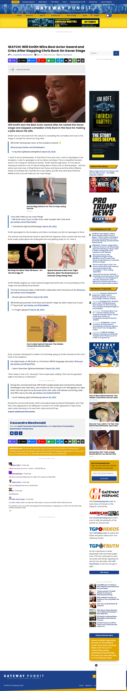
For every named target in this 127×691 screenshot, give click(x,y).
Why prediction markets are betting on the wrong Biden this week (108, 599)
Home (19, 15)
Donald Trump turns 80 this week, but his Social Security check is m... (107, 624)
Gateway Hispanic (28, 2)
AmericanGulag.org (102, 518)
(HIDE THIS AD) (68, 32)
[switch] (109, 15)
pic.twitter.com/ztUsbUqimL (32, 147)
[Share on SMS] (74, 60)
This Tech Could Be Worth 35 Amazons (107, 604)
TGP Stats (104, 572)
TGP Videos (55, 2)
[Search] (116, 53)
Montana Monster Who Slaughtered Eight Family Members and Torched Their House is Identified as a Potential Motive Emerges (106, 258)
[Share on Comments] (70, 60)
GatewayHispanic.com (103, 501)
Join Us (42, 15)
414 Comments (65, 55)
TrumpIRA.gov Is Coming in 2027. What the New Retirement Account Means (108, 586)
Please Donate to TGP (77, 2)
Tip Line (15, 2)
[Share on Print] (83, 60)
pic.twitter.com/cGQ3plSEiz (23, 292)
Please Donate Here (104, 635)
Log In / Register (106, 2)
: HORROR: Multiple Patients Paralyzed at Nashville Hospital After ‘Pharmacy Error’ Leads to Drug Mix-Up (105, 335)
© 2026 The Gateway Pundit (13, 685)
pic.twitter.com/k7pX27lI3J (23, 364)
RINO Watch (43, 2)
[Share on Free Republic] (66, 60)
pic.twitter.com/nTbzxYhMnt (24, 222)
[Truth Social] (94, 676)
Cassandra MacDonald (28, 423)
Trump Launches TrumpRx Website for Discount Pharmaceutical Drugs (106, 593)
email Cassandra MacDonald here (32, 426)
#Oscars (15, 147)
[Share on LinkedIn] (62, 60)
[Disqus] (46, 486)
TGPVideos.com (100, 533)
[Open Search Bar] (102, 15)
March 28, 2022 (49, 152)
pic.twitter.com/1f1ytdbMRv (36, 305)
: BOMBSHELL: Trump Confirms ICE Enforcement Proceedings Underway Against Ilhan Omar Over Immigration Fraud (105, 326)
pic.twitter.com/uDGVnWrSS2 (46, 393)
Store (64, 2)
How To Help (71, 15)
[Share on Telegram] (58, 60)
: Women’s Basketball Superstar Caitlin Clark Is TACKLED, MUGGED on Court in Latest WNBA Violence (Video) (104, 296)
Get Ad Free (93, 2)
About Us (29, 15)
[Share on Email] (78, 60)
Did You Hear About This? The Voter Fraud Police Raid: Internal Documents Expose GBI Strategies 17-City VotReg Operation (105, 268)
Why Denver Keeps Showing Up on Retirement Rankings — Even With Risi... (107, 611)
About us (89, 685)
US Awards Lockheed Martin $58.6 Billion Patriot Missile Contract (107, 618)
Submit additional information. (21, 411)
